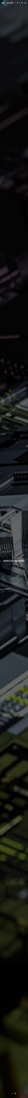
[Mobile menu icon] (25, 3)
